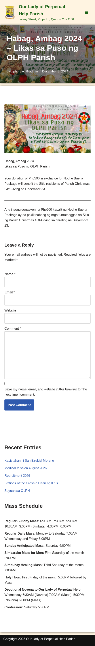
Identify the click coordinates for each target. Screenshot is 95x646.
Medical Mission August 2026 (25, 468)
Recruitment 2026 (17, 475)
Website (10, 310)
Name (9, 274)
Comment (12, 328)
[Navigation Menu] (87, 12)
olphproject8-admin (24, 71)
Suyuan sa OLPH (17, 490)
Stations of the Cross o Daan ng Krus (31, 483)
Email (9, 292)
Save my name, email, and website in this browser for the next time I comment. (45, 391)
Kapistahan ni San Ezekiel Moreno (29, 460)
